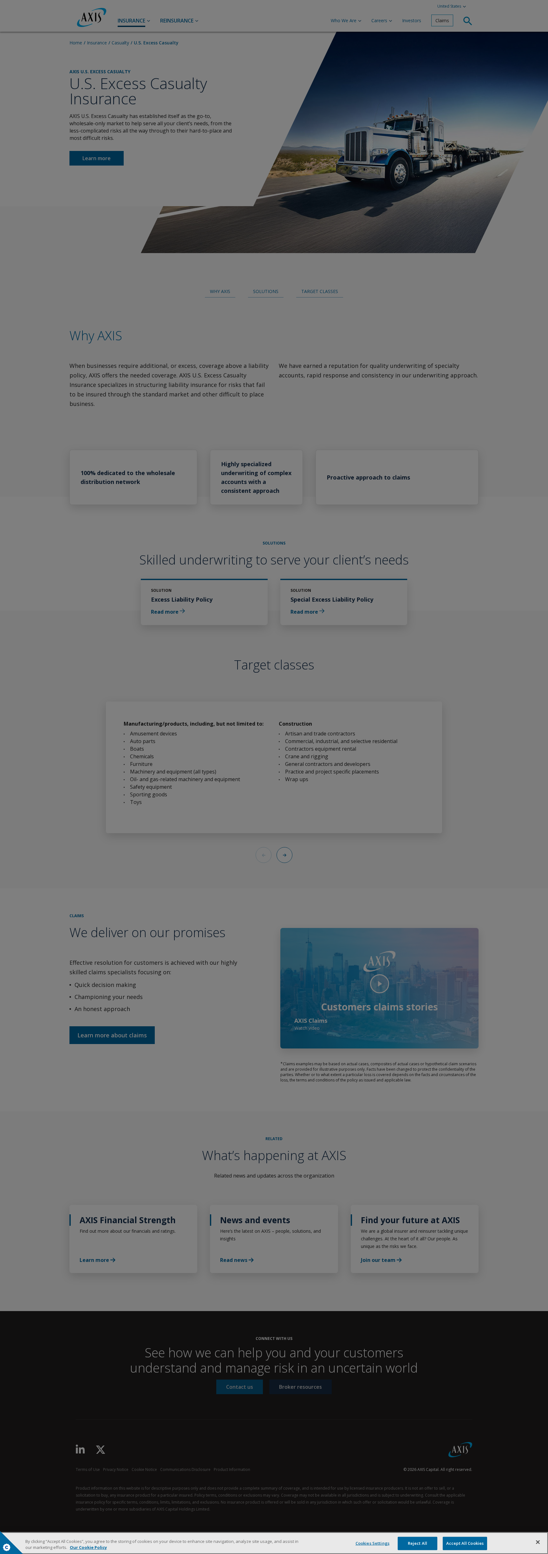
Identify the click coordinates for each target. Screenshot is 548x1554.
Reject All (417, 1543)
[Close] (538, 1542)
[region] (274, 1543)
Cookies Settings (372, 1543)
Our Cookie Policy (88, 1547)
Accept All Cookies (465, 1543)
